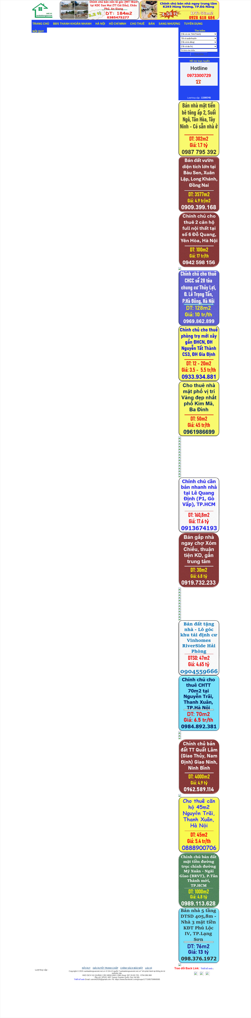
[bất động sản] (44, 19)
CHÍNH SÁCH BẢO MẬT (131, 968)
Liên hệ (148, 968)
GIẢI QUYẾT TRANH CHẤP (105, 968)
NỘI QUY (86, 968)
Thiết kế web (206, 968)
